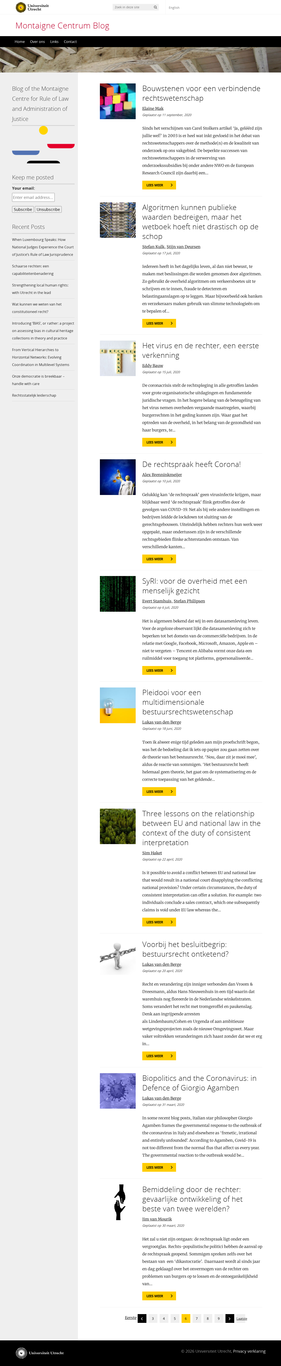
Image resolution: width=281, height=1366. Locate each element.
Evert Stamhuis (156, 601)
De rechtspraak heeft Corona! (191, 464)
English (174, 7)
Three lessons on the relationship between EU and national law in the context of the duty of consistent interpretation (201, 827)
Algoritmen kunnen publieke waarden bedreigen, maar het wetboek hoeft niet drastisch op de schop (200, 221)
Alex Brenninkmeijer (162, 474)
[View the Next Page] (229, 1319)
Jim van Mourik (157, 1219)
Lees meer (154, 185)
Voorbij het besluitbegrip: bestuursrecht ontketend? (185, 949)
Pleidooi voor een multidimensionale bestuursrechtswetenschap (187, 702)
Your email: (23, 188)
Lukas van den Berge (161, 722)
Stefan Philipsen (189, 601)
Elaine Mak (153, 108)
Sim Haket (152, 852)
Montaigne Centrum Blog (62, 25)
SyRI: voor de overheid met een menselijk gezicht (194, 586)
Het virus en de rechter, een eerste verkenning (200, 350)
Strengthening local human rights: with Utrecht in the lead (40, 289)
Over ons (37, 41)
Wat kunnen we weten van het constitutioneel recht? (37, 308)
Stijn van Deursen (183, 246)
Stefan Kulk (153, 246)
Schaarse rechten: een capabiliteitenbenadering (33, 270)
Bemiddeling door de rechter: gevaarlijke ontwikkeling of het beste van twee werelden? (192, 1199)
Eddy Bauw (152, 365)
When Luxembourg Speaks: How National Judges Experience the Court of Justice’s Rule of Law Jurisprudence (43, 247)
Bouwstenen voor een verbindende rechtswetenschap (201, 93)
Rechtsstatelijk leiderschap (34, 395)
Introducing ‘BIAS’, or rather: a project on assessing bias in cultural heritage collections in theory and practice (43, 331)
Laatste (241, 1318)
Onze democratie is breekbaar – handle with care (38, 380)
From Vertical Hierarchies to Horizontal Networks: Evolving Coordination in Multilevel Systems (40, 357)
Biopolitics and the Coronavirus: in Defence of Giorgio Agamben (199, 1083)
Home (20, 41)
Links (54, 41)
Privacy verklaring (249, 1351)
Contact (70, 41)
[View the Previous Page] (142, 1319)
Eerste (131, 1317)
